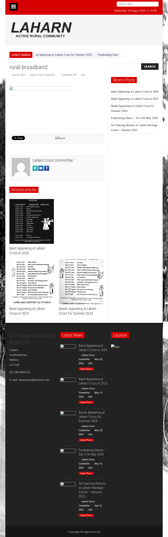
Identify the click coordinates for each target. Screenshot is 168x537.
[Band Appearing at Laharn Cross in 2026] (32, 221)
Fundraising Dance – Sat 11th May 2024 (112, 54)
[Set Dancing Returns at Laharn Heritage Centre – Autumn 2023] (68, 489)
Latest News (86, 368)
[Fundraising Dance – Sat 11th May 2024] (68, 456)
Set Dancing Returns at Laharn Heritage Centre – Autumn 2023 (92, 489)
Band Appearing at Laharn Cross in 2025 (134, 98)
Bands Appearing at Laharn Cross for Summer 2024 (53, 54)
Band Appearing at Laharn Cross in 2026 (134, 91)
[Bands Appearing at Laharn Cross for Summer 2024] (82, 281)
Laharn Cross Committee (42, 74)
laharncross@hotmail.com (34, 379)
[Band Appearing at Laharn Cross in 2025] (32, 281)
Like (83, 74)
